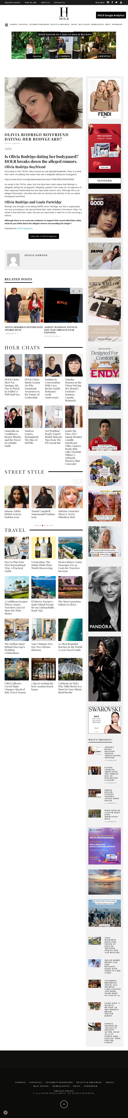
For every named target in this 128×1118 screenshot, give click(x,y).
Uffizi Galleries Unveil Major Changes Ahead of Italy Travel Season (15, 688)
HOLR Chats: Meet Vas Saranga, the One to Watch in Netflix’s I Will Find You (12, 387)
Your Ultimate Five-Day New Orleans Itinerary (42, 646)
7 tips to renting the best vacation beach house (42, 686)
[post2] (104, 846)
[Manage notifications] (6, 1113)
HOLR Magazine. (25, 228)
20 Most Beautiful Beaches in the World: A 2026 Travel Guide (70, 646)
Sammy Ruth (10, 333)
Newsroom (117, 24)
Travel (74, 24)
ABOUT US (45, 2)
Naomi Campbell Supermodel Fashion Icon (16, 514)
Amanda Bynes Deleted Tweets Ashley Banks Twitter (113, 752)
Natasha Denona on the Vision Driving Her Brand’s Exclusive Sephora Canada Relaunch (73, 390)
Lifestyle (23, 24)
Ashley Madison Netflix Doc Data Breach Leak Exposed (60, 330)
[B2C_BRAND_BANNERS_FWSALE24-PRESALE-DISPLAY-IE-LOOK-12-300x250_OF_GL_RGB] (104, 720)
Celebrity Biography (39, 24)
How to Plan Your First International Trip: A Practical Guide (15, 566)
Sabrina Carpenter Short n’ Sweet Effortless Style (42, 514)
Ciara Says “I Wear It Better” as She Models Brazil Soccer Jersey (112, 1009)
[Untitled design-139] (104, 599)
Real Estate (84, 24)
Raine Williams (51, 336)
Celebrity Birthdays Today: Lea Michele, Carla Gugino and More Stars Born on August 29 (113, 988)
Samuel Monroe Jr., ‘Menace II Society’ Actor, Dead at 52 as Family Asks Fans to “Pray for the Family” (113, 1033)
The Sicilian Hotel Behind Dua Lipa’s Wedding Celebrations (15, 648)
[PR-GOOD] (104, 215)
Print (107, 24)
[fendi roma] (104, 98)
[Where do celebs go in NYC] (104, 913)
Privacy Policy (64, 1091)
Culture (8, 149)
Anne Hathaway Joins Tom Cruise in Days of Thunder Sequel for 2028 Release (112, 945)
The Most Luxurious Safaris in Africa (69, 603)
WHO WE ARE (30, 2)
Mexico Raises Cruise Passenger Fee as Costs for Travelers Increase (70, 566)
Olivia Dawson (12, 143)
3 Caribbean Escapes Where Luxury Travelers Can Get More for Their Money (16, 607)
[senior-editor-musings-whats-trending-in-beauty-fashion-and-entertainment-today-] (104, 470)
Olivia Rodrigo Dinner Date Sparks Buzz (24, 328)
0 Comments (110, 760)
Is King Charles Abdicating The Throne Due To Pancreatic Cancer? (112, 773)
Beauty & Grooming (60, 24)
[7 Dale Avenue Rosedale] (104, 397)
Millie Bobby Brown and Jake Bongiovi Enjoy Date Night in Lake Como (113, 966)
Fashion (14, 24)
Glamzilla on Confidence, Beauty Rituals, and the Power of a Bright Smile (13, 438)
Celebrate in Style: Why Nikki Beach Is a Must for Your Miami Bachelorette (70, 688)
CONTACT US (59, 2)
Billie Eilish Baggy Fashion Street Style (69, 513)
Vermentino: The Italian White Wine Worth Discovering (41, 564)
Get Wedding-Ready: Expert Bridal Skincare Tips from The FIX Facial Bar (53, 436)
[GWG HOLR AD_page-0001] (104, 309)
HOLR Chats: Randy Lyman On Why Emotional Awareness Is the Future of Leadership (32, 388)
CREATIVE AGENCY (12, 2)
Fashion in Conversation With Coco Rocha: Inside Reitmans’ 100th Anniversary (52, 388)
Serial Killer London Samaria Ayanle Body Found (112, 795)
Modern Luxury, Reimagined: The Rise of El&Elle (32, 436)
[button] (81, 481)
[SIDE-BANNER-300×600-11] (104, 669)
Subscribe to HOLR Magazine (44, 236)
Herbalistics (97, 24)
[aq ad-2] (104, 882)
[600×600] (104, 362)
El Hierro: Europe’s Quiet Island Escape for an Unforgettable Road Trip (42, 606)
